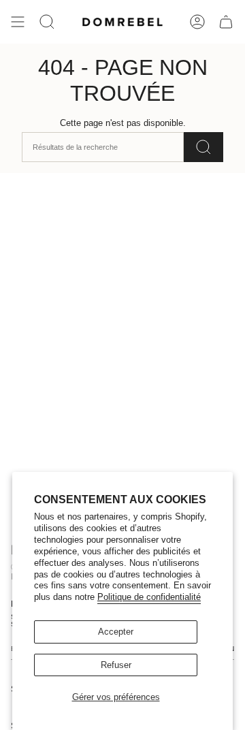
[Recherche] (203, 147)
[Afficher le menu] (17, 21)
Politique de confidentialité (149, 597)
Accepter (115, 631)
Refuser (116, 665)
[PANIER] (226, 21)
